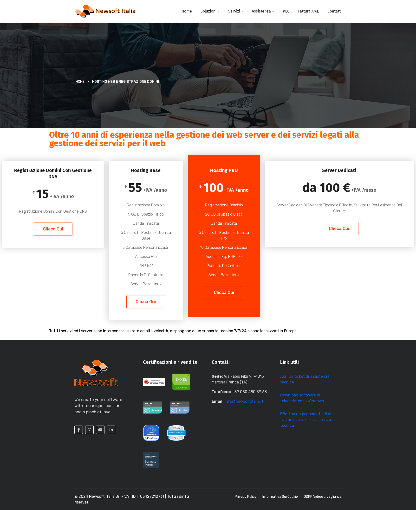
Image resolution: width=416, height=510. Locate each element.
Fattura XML (308, 11)
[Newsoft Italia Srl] (105, 11)
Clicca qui (53, 229)
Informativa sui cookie (280, 497)
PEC (286, 11)
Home (187, 11)
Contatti (334, 11)
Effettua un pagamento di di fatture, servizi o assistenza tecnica (305, 420)
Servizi (234, 11)
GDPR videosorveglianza (323, 497)
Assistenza (261, 11)
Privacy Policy (246, 497)
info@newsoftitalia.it (244, 401)
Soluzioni (208, 11)
